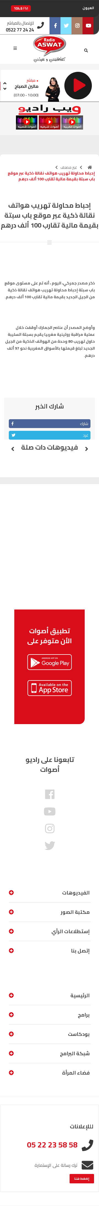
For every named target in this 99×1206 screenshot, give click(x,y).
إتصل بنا (80, 950)
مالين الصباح (26, 86)
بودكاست (79, 1034)
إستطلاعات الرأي (70, 931)
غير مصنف (69, 167)
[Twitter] (66, 25)
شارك (84, 423)
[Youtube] (88, 25)
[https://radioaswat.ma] (90, 167)
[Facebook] (55, 25)
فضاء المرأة (76, 1072)
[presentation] (5, 82)
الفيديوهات (76, 892)
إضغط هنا (81, 1178)
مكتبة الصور (75, 912)
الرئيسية (80, 995)
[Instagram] (77, 25)
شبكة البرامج (75, 1053)
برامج (84, 1014)
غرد (85, 435)
